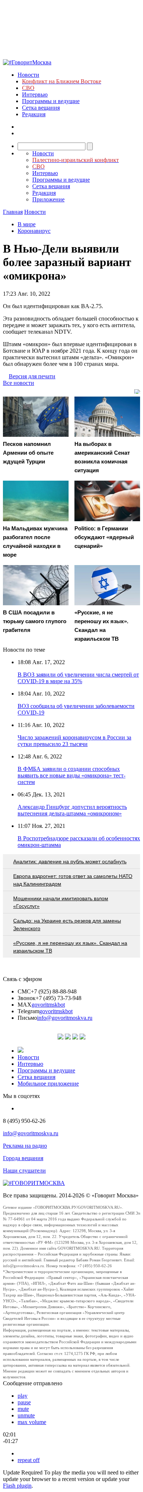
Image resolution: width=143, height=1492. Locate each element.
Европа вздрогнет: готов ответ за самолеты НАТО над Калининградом (72, 880)
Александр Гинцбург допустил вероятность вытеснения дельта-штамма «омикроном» (72, 810)
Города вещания (23, 1158)
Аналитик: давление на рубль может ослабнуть (69, 861)
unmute (26, 1415)
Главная (13, 212)
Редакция (33, 114)
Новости (28, 75)
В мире (27, 224)
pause (24, 1402)
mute (23, 1409)
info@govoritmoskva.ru (64, 1018)
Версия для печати (32, 376)
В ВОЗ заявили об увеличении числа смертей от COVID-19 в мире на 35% (78, 677)
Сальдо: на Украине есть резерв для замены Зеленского (67, 924)
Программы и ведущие (51, 101)
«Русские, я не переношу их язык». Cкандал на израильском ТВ (70, 947)
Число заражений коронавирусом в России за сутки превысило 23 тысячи (74, 740)
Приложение (48, 199)
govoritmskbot (48, 1004)
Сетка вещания (41, 108)
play (22, 1396)
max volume (32, 1422)
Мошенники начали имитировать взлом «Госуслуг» (60, 902)
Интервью (35, 94)
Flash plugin (17, 1485)
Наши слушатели (24, 1170)
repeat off (29, 1460)
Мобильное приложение (48, 1083)
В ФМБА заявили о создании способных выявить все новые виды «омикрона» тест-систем (71, 775)
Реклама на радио (25, 1146)
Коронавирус (34, 231)
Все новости (18, 383)
